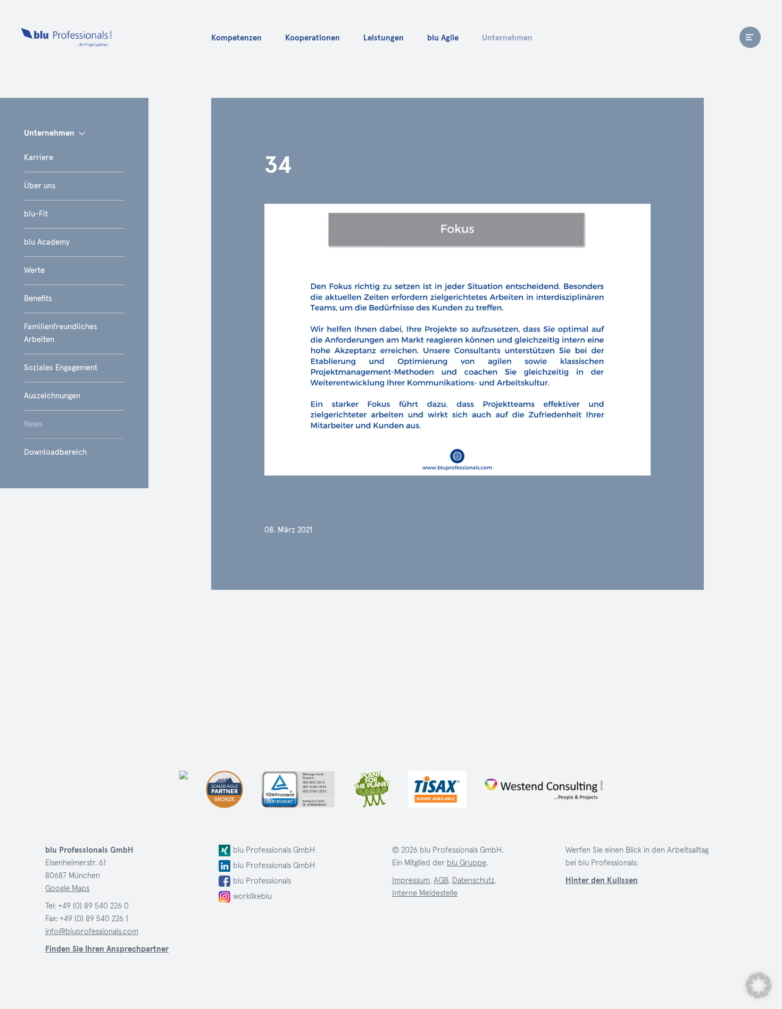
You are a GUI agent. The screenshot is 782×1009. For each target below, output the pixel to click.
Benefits (38, 299)
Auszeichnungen (52, 396)
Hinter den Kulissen (601, 881)
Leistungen (383, 38)
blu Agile (443, 38)
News (33, 424)
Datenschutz (473, 881)
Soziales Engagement (60, 368)
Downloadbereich (55, 452)
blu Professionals (66, 37)
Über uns (40, 186)
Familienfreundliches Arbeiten (60, 333)
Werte (34, 270)
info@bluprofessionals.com (91, 932)
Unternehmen (507, 38)
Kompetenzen (236, 38)
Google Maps (67, 889)
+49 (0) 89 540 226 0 (93, 906)
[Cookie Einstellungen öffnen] (758, 985)
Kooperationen (312, 38)
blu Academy (47, 242)
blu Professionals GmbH (274, 850)
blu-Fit (36, 214)
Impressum (411, 881)
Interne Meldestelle (424, 893)
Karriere (38, 158)
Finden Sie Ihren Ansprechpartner (107, 949)
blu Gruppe (466, 863)
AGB (441, 881)
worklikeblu (252, 896)
